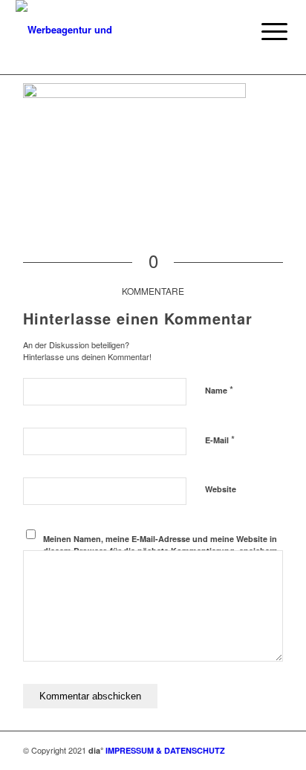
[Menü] (263, 31)
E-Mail (220, 439)
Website (220, 489)
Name (219, 389)
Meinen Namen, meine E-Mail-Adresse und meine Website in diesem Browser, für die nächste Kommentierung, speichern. (161, 545)
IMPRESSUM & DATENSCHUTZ (165, 750)
